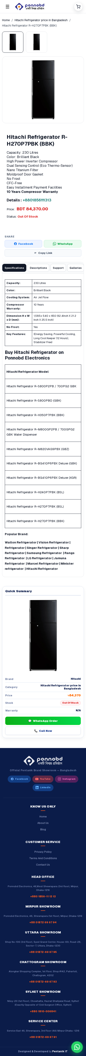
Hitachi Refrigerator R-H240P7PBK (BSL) (35, 492)
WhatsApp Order (43, 721)
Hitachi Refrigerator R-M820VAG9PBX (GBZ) (37, 449)
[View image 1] (12, 42)
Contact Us (43, 864)
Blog (43, 829)
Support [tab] (58, 268)
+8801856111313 (37, 200)
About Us (43, 823)
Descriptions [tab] (38, 268)
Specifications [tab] (14, 268)
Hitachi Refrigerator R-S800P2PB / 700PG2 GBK (41, 386)
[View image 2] (36, 42)
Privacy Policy (43, 852)
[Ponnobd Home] (43, 761)
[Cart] (78, 6)
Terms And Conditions (43, 858)
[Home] (43, 6)
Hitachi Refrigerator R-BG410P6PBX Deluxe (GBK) (41, 463)
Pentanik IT (60, 1051)
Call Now (43, 731)
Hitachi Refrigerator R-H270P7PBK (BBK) (35, 521)
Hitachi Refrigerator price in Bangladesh (41, 20)
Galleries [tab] (76, 268)
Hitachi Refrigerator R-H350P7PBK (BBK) (35, 415)
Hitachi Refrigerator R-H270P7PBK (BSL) (35, 506)
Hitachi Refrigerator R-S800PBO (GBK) (33, 400)
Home (6, 20)
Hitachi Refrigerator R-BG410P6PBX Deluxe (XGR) (41, 478)
